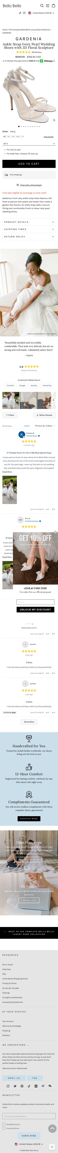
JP (23, 136)
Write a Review (47, 416)
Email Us (14, 1078)
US (4, 136)
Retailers (6, 1035)
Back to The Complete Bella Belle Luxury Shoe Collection (31, 933)
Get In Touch (7, 965)
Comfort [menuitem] (10, 385)
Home (4, 30)
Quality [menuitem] (34, 385)
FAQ (4, 974)
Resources (10, 955)
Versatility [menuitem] (47, 385)
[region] (29, 400)
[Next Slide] (53, 400)
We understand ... (15, 1044)
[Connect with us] (29, 851)
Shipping (6, 1031)
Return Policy (14, 236)
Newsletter (11, 1095)
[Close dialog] (55, 532)
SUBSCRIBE (29, 1135)
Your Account (8, 1021)
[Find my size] (29, 894)
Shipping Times (15, 229)
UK (13, 136)
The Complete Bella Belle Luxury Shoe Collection (29, 30)
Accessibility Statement (12, 1002)
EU (9, 136)
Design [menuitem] (22, 385)
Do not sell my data (10, 988)
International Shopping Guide (15, 979)
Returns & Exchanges (11, 1026)
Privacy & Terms (9, 983)
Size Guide (48, 137)
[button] (29, 52)
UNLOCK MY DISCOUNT (35, 609)
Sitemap (6, 993)
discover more (29, 819)
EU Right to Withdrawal (12, 997)
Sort (27, 426)
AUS (18, 136)
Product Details (16, 222)
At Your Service (14, 1011)
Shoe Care (6, 969)
